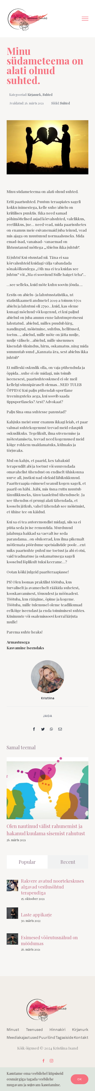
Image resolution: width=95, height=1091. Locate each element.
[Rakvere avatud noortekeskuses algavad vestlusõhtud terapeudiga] (12, 882)
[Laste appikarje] (12, 910)
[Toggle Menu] (85, 19)
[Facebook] (34, 729)
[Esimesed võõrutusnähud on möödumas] (12, 936)
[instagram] (51, 1060)
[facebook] (43, 1060)
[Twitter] (43, 729)
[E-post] (60, 729)
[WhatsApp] (51, 729)
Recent (67, 861)
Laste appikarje (36, 915)
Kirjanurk (34, 95)
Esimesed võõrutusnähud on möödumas (49, 940)
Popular (27, 861)
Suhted (47, 95)
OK (79, 1079)
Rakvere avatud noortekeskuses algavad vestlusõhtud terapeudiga (52, 887)
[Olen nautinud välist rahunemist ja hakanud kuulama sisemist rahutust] (47, 788)
